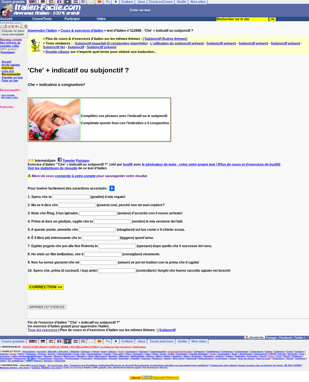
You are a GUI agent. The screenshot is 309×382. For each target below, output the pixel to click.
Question (146, 358)
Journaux (5, 356)
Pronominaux (45, 358)
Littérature (36, 356)
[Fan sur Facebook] (254, 337)
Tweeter (69, 160)
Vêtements (59, 361)
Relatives (157, 358)
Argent (95, 351)
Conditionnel (213, 351)
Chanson (143, 351)
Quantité (135, 358)
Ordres (229, 356)
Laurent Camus (38, 365)
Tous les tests (263, 358)
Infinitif (272, 354)
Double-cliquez (58, 52)
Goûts (171, 354)
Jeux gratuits (8, 95)
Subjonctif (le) (54, 47)
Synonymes (221, 358)
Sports (167, 358)
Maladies (81, 356)
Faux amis (118, 354)
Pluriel (287, 356)
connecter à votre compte (75, 176)
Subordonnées (205, 358)
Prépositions (100, 358)
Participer (72, 19)
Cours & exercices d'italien (82, 30)
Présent (113, 358)
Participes (240, 356)
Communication (158, 351)
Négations (209, 356)
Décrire (51, 354)
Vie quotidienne (16, 361)
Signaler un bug (12, 77)
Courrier (4, 354)
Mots (90, 356)
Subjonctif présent (221, 43)
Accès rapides (11, 64)
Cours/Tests (42, 19)
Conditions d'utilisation (98, 365)
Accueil (6, 19)
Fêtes (155, 354)
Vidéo (3, 361)
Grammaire (182, 354)
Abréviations (28, 351)
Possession (20, 358)
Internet (282, 354)
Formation (138, 354)
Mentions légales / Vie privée (15, 367)
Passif (263, 356)
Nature (167, 356)
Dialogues (31, 354)
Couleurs (299, 351)
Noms (187, 356)
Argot (103, 351)
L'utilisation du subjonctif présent (177, 43)
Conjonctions (241, 351)
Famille (107, 354)
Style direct (178, 358)
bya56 (128, 164)
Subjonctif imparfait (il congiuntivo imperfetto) (111, 43)
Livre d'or (8, 71)
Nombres (177, 356)
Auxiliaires (131, 351)
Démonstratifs (64, 354)
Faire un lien (10, 80)
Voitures (37, 361)
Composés (199, 351)
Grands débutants (199, 354)
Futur (148, 354)
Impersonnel (260, 354)
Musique (113, 356)
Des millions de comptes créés (11, 42)
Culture (127, 341)
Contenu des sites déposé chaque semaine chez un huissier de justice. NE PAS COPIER (255, 365)
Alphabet (74, 351)
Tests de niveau (246, 358)
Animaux (85, 351)
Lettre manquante (20, 356)
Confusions (227, 351)
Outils (182, 341)
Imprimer (8, 68)
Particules (252, 356)
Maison (58, 356)
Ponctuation (6, 358)
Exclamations (94, 354)
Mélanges (124, 356)
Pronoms (58, 358)
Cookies (36, 367)
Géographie (224, 354)
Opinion (220, 356)
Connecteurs (256, 351)
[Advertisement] (12, 130)
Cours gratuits (13, 341)
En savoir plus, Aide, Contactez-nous (67, 365)
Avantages (7, 52)
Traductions (278, 358)
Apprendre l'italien (42, 30)
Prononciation (72, 358)
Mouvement (101, 356)
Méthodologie (138, 356)
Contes (268, 351)
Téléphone (300, 358)
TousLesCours (161, 341)
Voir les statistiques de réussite (52, 168)
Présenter (124, 358)
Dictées (42, 354)
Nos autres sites (9, 97)
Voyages (48, 361)
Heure (235, 354)
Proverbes (86, 358)
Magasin (48, 356)
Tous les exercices (42, 330)
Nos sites (198, 341)
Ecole (76, 354)
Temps (232, 358)
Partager (83, 160)
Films (128, 354)
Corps (290, 351)
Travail (289, 358)
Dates (21, 354)
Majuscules (69, 356)
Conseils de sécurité (122, 365)
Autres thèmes (174, 39)
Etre (83, 354)
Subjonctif (152, 39)
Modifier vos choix (51, 367)
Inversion (292, 354)
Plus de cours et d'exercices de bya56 (249, 164)
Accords (41, 351)
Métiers (150, 356)
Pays (279, 356)
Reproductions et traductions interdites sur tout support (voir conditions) (172, 365)
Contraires (279, 351)
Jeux (141, 341)
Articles (112, 351)
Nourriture (196, 356)
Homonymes (246, 354)
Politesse (297, 356)
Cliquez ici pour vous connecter (13, 32)
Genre (163, 354)
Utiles (101, 19)
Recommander (11, 74)
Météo (159, 356)
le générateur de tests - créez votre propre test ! (179, 164)
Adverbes (64, 351)
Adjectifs (52, 351)
